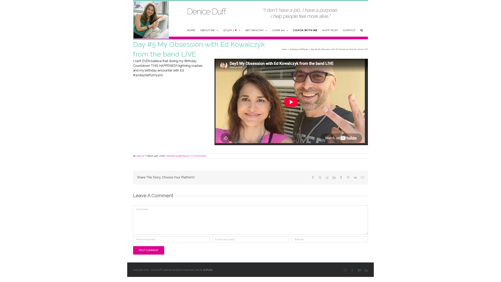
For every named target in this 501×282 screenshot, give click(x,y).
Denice (140, 156)
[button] (361, 30)
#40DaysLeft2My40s (178, 156)
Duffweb (207, 269)
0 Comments (199, 156)
